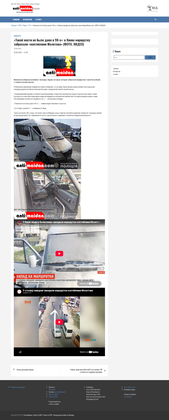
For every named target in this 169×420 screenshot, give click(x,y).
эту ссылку (127, 396)
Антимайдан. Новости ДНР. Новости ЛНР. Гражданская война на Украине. (49, 415)
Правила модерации (18, 387)
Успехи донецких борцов (25, 369)
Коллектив (27, 19)
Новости (17, 36)
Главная (16, 19)
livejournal (52, 389)
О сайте (38, 19)
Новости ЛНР (53, 396)
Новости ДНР (53, 394)
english (62, 392)
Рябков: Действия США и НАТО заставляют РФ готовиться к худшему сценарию (86, 370)
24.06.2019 (17, 48)
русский (57, 392)
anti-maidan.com (129, 387)
